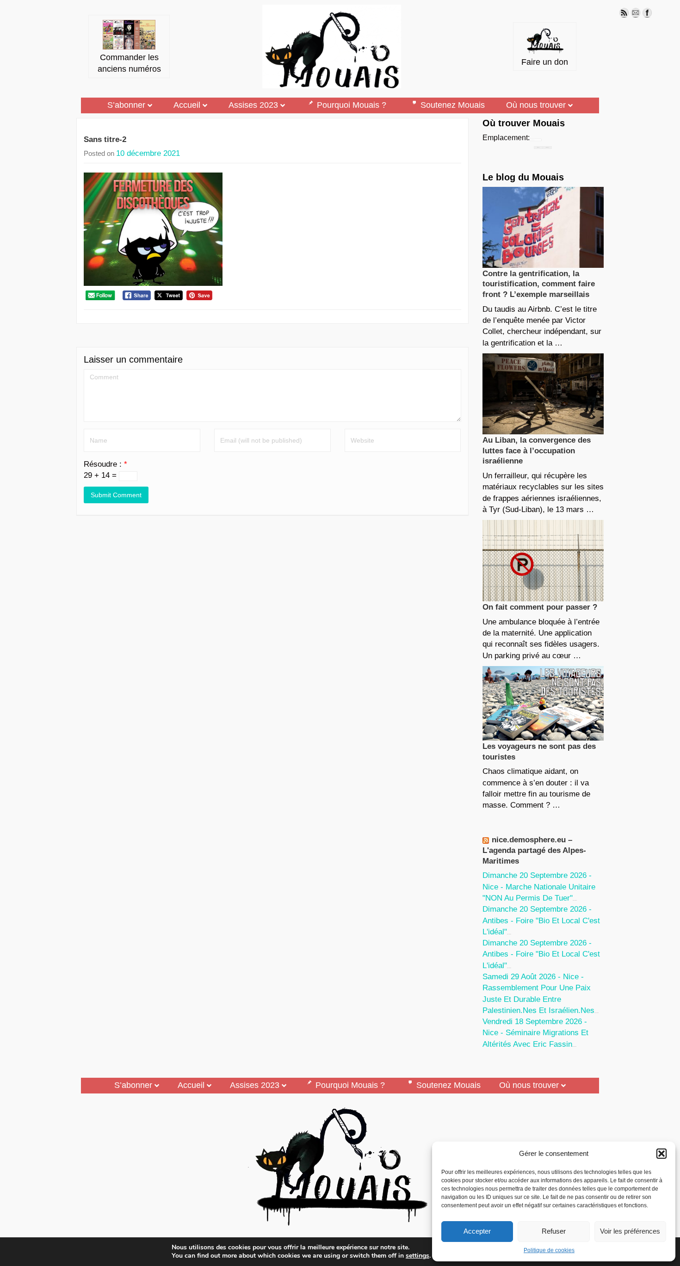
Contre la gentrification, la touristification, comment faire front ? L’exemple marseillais (538, 284)
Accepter (477, 1231)
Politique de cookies (549, 1250)
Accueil (186, 105)
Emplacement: (506, 138)
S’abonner (126, 105)
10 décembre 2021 (148, 153)
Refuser (554, 1231)
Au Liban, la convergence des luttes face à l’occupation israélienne (536, 450)
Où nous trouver (536, 105)
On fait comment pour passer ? (539, 607)
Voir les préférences (630, 1231)
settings (417, 1256)
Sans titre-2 (105, 139)
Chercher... (547, 147)
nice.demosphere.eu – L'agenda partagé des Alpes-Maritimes (534, 850)
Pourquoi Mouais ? (351, 105)
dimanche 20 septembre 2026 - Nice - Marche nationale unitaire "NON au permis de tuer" (538, 886)
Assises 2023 (253, 105)
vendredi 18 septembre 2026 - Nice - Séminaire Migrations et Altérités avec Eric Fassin (535, 1033)
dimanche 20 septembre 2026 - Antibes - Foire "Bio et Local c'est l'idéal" (541, 920)
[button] (661, 1153)
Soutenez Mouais (452, 105)
